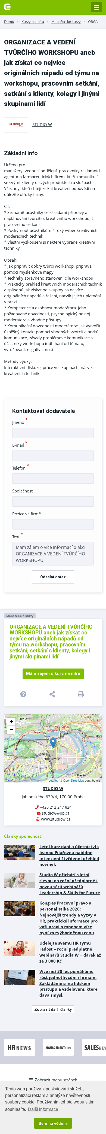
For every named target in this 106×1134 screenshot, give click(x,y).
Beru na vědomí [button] (53, 1123)
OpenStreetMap (73, 780)
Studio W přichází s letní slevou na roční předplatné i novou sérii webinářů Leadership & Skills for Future (69, 883)
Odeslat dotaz (53, 577)
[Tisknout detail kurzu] (81, 694)
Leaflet (53, 780)
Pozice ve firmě (26, 513)
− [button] (11, 729)
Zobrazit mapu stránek (56, 1079)
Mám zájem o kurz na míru (53, 673)
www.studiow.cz (55, 819)
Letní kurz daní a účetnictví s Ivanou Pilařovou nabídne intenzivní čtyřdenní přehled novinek (69, 855)
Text (17, 536)
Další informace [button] (43, 1109)
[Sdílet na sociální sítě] (52, 694)
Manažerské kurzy (66, 21)
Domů (9, 21)
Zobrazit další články (53, 1009)
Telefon (20, 468)
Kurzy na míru (32, 21)
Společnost (22, 491)
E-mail (19, 445)
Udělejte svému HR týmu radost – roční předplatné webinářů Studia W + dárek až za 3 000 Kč (70, 952)
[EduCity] (7, 6)
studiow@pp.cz (56, 813)
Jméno (20, 422)
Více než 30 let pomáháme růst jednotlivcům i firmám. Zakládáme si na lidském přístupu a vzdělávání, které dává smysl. (68, 983)
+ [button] (11, 721)
